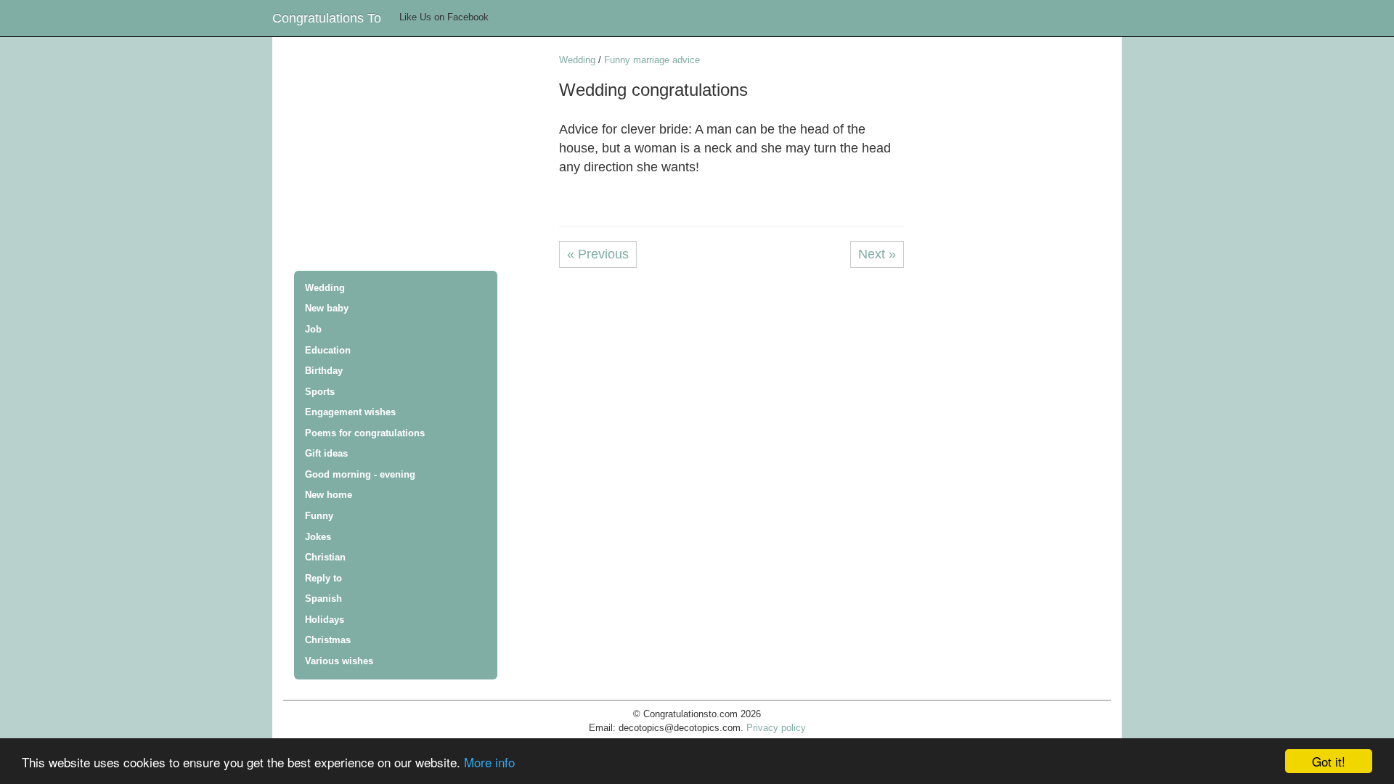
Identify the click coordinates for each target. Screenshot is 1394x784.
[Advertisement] (421, 155)
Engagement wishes (350, 412)
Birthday (324, 370)
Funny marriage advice (652, 59)
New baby (326, 308)
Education (328, 350)
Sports (320, 391)
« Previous (598, 254)
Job (313, 329)
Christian (325, 557)
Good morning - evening (360, 474)
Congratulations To (326, 18)
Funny (319, 515)
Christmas (328, 639)
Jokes (318, 536)
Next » (877, 254)
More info (489, 762)
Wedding (325, 287)
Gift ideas (326, 453)
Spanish (323, 598)
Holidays (324, 619)
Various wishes (339, 661)
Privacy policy (776, 727)
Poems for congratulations (365, 433)
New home (328, 494)
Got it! (1328, 761)
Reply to (323, 578)
